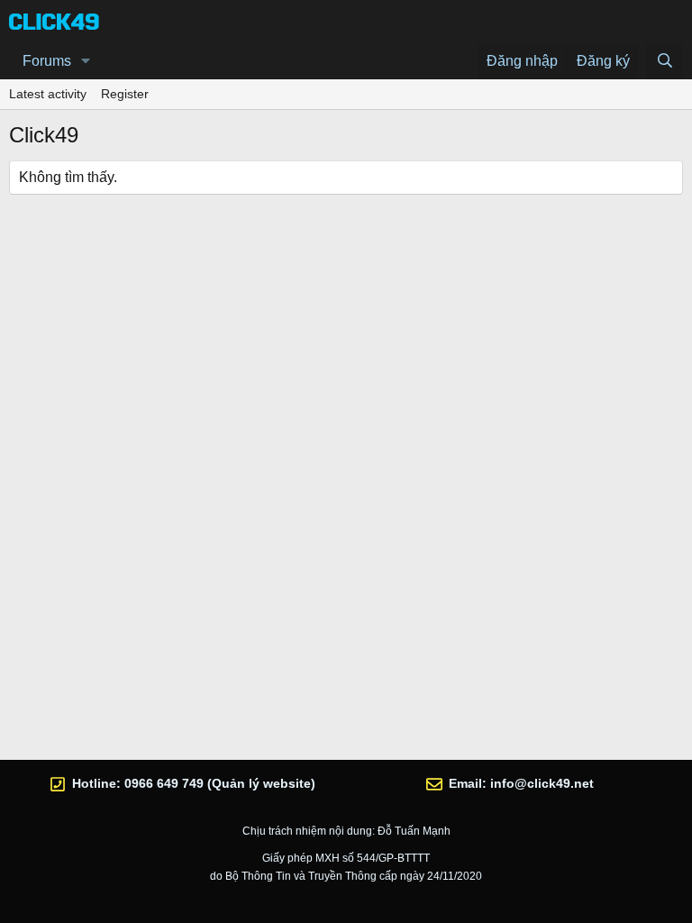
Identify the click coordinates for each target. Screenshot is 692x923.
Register (125, 94)
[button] (86, 61)
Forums (47, 61)
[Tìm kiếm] (664, 61)
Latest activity (47, 94)
